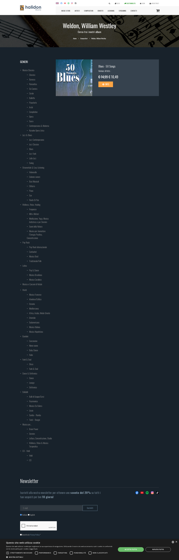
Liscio (31, 410)
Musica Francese (35, 294)
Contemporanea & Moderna (39, 125)
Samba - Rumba (35, 415)
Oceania (32, 303)
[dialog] (89, 549)
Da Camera (33, 88)
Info (107, 84)
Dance (31, 378)
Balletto (32, 98)
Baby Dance (33, 350)
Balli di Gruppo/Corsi (36, 396)
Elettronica (33, 387)
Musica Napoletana (36, 331)
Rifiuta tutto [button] (158, 549)
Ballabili (25, 392)
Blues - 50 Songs (106, 66)
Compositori (88, 10)
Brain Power (33, 429)
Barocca (32, 79)
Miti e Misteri (34, 214)
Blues (31, 149)
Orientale (32, 317)
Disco (31, 364)
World (24, 290)
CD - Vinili (26, 450)
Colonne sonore (34, 176)
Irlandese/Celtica (35, 299)
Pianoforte (33, 102)
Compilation (33, 111)
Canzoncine (33, 341)
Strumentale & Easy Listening (33, 167)
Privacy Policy (35, 534)
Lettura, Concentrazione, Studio (40, 438)
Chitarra (32, 186)
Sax (30, 195)
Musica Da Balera (35, 405)
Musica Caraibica (35, 279)
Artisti (77, 10)
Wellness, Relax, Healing (31, 204)
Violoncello (33, 172)
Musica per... (26, 424)
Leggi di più (33, 549)
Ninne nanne (33, 345)
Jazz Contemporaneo (36, 139)
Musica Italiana (34, 327)
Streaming (122, 10)
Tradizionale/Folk (35, 261)
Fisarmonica (33, 401)
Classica (32, 74)
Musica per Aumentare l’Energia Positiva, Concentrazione (36, 235)
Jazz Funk (32, 153)
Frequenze (33, 209)
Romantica (33, 84)
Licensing (111, 10)
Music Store (65, 10)
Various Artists (104, 70)
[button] (60, 557)
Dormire (32, 433)
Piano (31, 190)
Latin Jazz (32, 158)
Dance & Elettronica (29, 373)
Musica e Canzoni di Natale (32, 284)
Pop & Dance (34, 270)
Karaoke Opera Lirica (36, 130)
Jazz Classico (34, 144)
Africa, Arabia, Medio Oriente (39, 313)
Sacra (31, 121)
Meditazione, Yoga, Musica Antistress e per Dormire (39, 220)
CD (30, 460)
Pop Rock (26, 242)
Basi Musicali (34, 181)
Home (75, 38)
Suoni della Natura (35, 226)
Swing (31, 162)
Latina (24, 265)
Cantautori (33, 251)
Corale (31, 93)
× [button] (176, 542)
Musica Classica (28, 70)
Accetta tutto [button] (131, 549)
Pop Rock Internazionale (38, 247)
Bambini (25, 336)
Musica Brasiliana (35, 275)
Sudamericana (34, 322)
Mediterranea (34, 308)
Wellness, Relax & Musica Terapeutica (38, 444)
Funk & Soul (26, 359)
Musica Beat (33, 256)
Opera (31, 116)
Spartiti (100, 10)
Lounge (31, 382)
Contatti (134, 10)
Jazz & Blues (27, 135)
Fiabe (31, 354)
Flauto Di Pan (34, 200)
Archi (31, 107)
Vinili (31, 455)
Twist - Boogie (34, 419)
